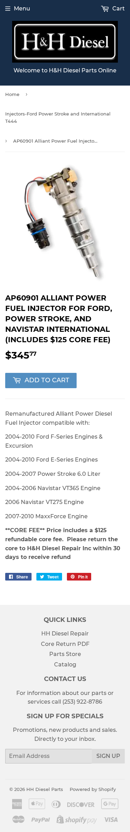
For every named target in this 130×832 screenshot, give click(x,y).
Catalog (65, 664)
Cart (118, 8)
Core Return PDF (65, 644)
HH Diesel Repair (65, 633)
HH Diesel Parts (44, 789)
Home (12, 94)
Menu (22, 8)
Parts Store (65, 654)
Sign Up (108, 756)
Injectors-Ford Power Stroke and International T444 (58, 117)
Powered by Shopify (93, 789)
